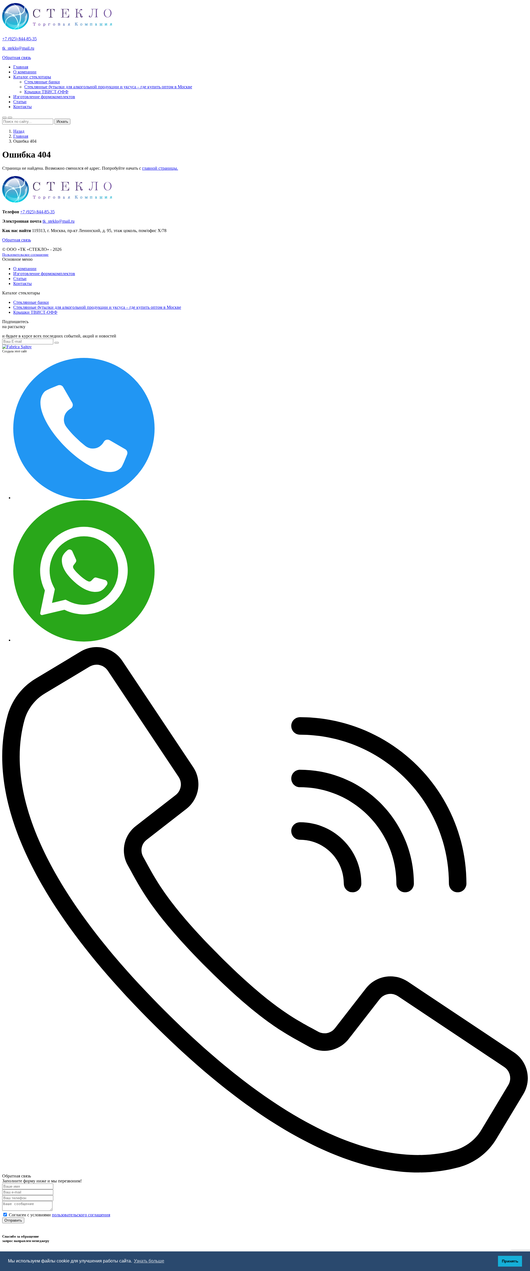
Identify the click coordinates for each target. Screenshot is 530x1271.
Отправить (13, 1220)
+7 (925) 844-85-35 (19, 38)
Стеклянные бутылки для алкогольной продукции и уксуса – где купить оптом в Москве (108, 86)
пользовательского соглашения (81, 1214)
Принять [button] (510, 1261)
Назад (18, 131)
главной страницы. (160, 168)
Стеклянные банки (42, 81)
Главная (20, 67)
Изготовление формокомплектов (44, 96)
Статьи (19, 101)
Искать (62, 121)
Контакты (22, 106)
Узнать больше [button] (149, 1261)
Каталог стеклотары (32, 77)
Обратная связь (16, 57)
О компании (24, 72)
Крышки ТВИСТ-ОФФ (46, 91)
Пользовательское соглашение (25, 254)
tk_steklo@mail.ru (18, 48)
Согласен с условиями (59, 1214)
